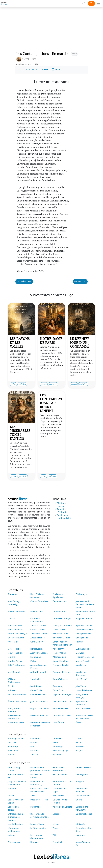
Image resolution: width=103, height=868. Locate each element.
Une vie (33, 842)
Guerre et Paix (82, 795)
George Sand (82, 637)
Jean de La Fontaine (62, 701)
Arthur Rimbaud (38, 672)
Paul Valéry (58, 686)
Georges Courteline (62, 625)
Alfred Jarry (58, 648)
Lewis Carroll (36, 611)
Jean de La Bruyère (39, 701)
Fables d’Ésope (37, 824)
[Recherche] (84, 3)
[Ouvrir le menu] (99, 3)
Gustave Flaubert (16, 637)
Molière (11, 657)
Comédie (57, 738)
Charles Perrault (15, 661)
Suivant (78, 281)
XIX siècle (22, 384)
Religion (79, 750)
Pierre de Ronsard (39, 715)
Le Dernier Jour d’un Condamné (80, 342)
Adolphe (12, 788)
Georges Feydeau (84, 633)
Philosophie (13, 750)
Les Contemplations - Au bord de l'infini (51, 403)
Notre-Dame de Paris (51, 340)
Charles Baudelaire (39, 601)
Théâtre (34, 754)
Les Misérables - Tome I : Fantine (21, 433)
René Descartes (15, 629)
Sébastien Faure (60, 633)
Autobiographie (15, 738)
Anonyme (12, 594)
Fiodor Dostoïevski (84, 629)
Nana (55, 828)
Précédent (26, 281)
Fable (78, 742)
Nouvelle (80, 746)
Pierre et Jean (14, 842)
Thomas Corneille (38, 625)
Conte (78, 738)
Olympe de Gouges (62, 694)
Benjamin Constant (85, 618)
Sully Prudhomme (16, 665)
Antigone (80, 781)
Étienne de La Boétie (17, 701)
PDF (45, 69)
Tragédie (57, 754)
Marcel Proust (82, 661)
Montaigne (35, 657)
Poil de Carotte (60, 774)
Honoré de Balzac (84, 690)
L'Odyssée (80, 824)
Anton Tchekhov (60, 679)
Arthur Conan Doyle (17, 633)
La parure (80, 835)
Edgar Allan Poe (60, 661)
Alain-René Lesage (39, 652)
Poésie (74, 54)
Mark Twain (36, 686)
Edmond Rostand (61, 672)
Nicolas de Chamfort (17, 694)
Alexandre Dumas (38, 633)
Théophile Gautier (61, 637)
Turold (11, 686)
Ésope (78, 722)
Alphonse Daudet (84, 625)
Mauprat (34, 806)
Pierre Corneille (15, 625)
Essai (55, 742)
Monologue (58, 746)
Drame (33, 742)
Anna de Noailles (83, 708)
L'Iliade (56, 824)
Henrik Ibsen (36, 648)
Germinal (57, 842)
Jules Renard (14, 672)
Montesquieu (59, 657)
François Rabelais (61, 665)
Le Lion (11, 795)
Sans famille (58, 795)
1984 (32, 795)
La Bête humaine (38, 828)
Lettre (33, 746)
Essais (56, 813)
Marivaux (80, 652)
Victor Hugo (13, 648)
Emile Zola (58, 690)
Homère (79, 641)
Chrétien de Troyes (62, 715)
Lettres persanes (84, 767)
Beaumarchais (60, 601)
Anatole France (37, 637)
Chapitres (32, 69)
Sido (55, 835)
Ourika (79, 799)
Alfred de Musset (61, 708)
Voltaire (11, 690)
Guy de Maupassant (39, 708)
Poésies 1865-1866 (39, 799)
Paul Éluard (58, 722)
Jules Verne (81, 686)
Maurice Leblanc (15, 652)
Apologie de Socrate (62, 806)
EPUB (57, 69)
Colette (11, 618)
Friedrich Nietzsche (85, 657)
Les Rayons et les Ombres (20, 342)
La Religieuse (82, 774)
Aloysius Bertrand (16, 611)
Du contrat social (84, 813)
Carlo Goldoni (36, 641)
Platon (33, 661)
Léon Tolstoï (81, 679)
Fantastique (13, 746)
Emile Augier (82, 594)
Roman (43, 384)
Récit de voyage (60, 750)
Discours (12, 742)
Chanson (34, 738)
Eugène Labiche (83, 648)
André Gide (13, 641)
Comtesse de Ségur (62, 618)
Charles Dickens (38, 629)
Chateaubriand (60, 611)
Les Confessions (15, 824)
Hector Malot (59, 652)
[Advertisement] (51, 26)
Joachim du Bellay (16, 722)
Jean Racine (81, 665)
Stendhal (34, 679)
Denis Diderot (59, 629)
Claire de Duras (37, 694)
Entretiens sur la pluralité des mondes (15, 816)
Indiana (11, 835)
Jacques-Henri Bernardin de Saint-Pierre (85, 604)
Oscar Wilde (36, 690)
